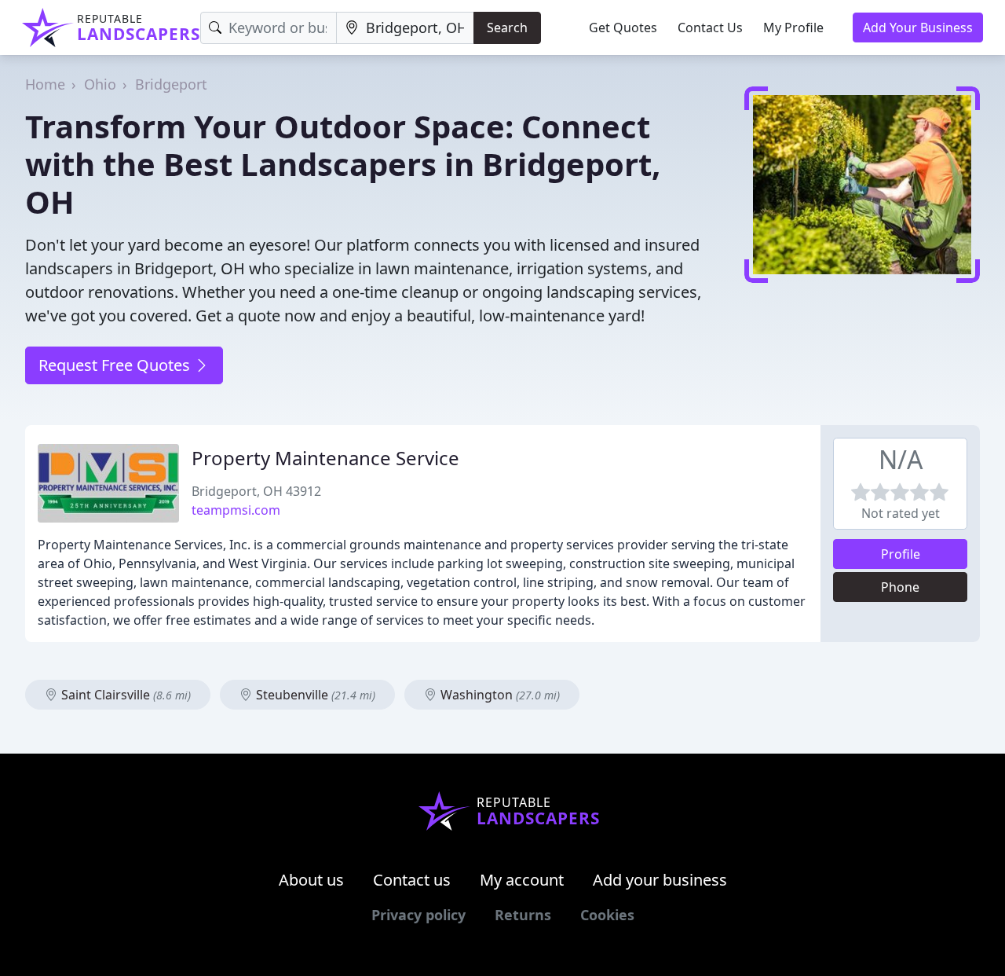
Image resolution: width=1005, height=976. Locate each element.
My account (522, 879)
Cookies (607, 914)
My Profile (793, 27)
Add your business (660, 879)
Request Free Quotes (116, 365)
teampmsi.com (236, 510)
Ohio (100, 84)
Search (507, 27)
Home (45, 84)
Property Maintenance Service (325, 458)
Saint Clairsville (124, 694)
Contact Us (710, 27)
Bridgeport (171, 84)
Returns (523, 914)
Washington (498, 694)
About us (311, 879)
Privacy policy (418, 914)
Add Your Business (918, 27)
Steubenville (314, 694)
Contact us (412, 879)
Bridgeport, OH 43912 (256, 491)
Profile (900, 554)
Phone (900, 587)
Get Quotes (623, 27)
